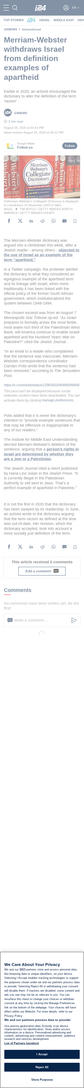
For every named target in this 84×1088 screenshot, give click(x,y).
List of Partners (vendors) (21, 1043)
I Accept (41, 1054)
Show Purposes (42, 1079)
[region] (42, 1020)
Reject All (42, 1067)
